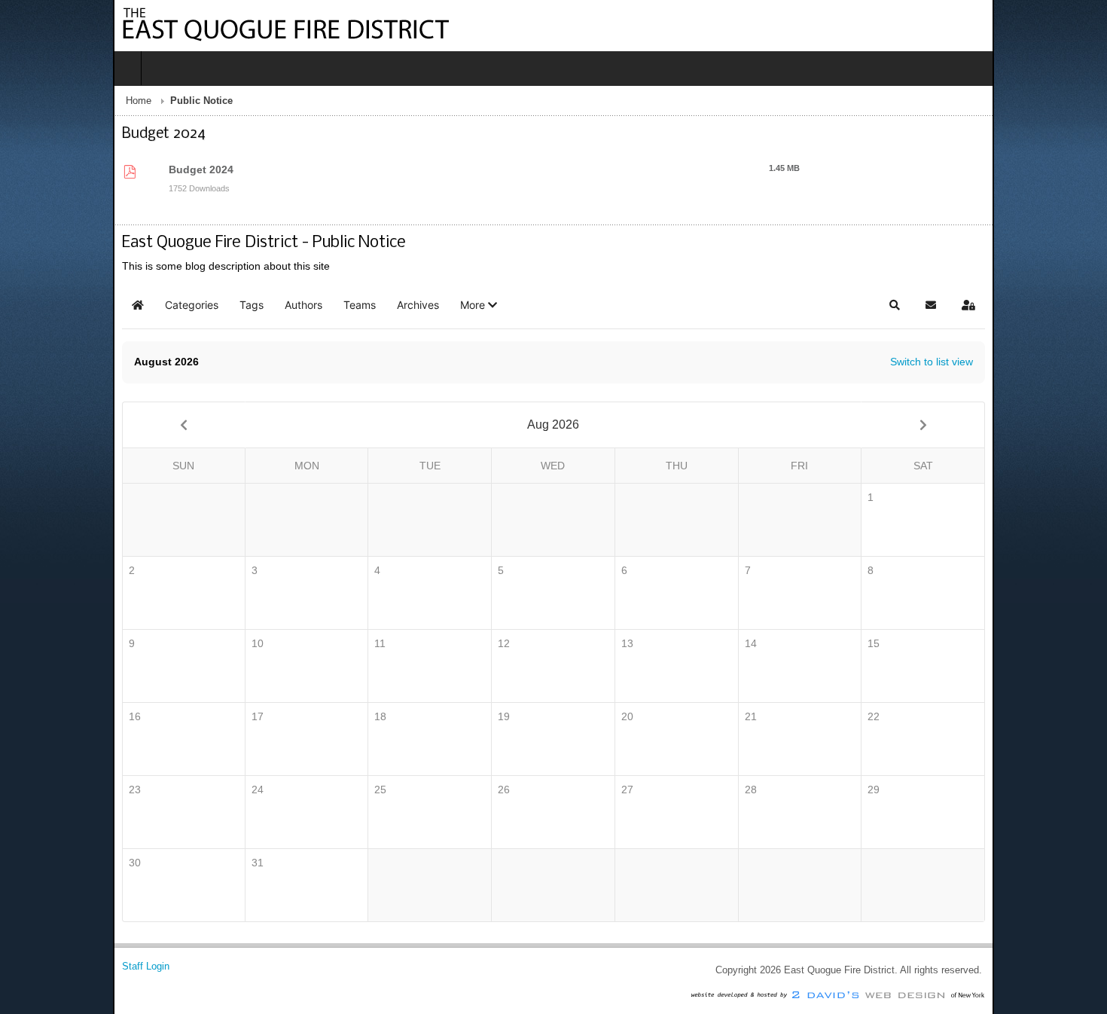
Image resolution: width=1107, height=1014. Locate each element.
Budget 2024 (99, 169)
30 (22, 863)
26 (488, 789)
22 (954, 716)
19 (488, 716)
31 (177, 863)
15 (954, 643)
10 (177, 643)
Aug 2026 (553, 424)
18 (332, 716)
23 (22, 789)
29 (954, 789)
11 (331, 643)
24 (177, 789)
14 (799, 643)
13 (643, 643)
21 (799, 716)
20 (643, 716)
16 (22, 716)
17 (177, 716)
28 (799, 789)
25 (332, 789)
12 (488, 643)
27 (643, 789)
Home (25, 101)
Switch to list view (1044, 362)
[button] (365, 305)
